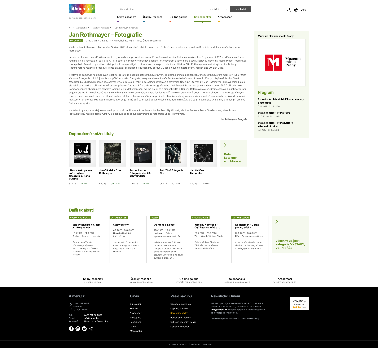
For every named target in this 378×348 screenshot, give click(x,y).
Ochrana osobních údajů (183, 322)
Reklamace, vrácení (180, 317)
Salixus (184, 344)
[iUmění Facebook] (71, 328)
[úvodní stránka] (70, 28)
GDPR (133, 326)
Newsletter (135, 313)
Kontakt (134, 308)
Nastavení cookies (179, 326)
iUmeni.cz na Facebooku (96, 321)
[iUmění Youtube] (84, 328)
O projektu (135, 304)
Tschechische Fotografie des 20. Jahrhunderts (140, 173)
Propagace (135, 317)
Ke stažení (135, 322)
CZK (304, 10)
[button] (90, 328)
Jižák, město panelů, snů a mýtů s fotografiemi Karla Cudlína (80, 174)
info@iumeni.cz (219, 309)
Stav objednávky (179, 313)
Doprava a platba (179, 308)
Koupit (90, 188)
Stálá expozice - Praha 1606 (274, 112)
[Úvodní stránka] (82, 12)
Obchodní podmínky (180, 304)
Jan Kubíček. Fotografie (197, 172)
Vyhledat (241, 9)
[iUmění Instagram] (78, 328)
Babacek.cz (207, 344)
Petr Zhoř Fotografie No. (171, 172)
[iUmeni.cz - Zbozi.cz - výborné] (299, 303)
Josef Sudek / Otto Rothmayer (110, 172)
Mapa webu (136, 331)
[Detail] (87, 239)
